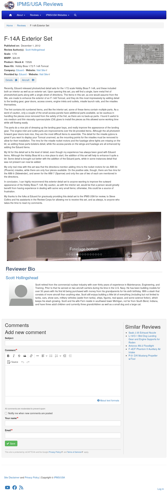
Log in (161, 488)
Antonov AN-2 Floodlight (141, 345)
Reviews (21, 25)
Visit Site (40, 70)
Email (8, 430)
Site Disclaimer (12, 477)
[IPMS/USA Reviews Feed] (21, 488)
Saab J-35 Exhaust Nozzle (142, 332)
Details (9, 80)
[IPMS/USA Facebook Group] (14, 488)
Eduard (20, 70)
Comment (10, 350)
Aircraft (25, 80)
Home (10, 25)
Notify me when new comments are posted (30, 413)
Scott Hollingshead (35, 49)
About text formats (109, 400)
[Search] (75, 15)
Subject (9, 338)
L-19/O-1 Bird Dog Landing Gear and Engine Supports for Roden (144, 339)
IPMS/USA (59, 477)
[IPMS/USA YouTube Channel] (7, 488)
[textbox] (63, 380)
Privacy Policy (55, 452)
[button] (18, 236)
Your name (11, 418)
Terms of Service (74, 452)
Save (12, 443)
